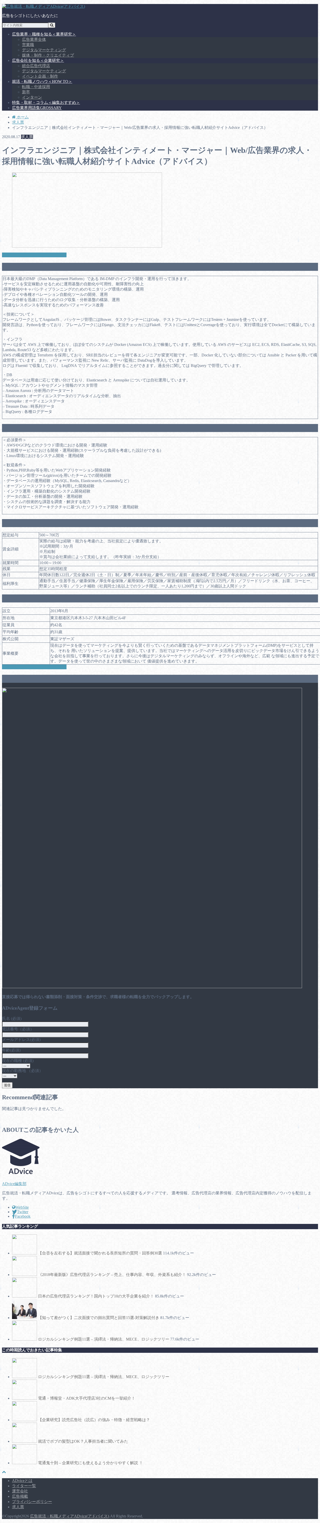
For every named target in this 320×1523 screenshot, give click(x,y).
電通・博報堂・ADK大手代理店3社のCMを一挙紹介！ (86, 1398)
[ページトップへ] (4, 1472)
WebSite (22, 1207)
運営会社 (20, 1491)
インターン (32, 97)
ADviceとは (22, 1480)
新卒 (26, 92)
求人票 (18, 1507)
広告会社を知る (38, 60)
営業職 (28, 45)
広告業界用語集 (37, 108)
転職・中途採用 (36, 87)
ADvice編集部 (14, 1184)
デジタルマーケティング (44, 50)
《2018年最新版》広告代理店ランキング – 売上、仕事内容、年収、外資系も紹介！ (112, 1274)
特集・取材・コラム (46, 102)
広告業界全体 (34, 39)
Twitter (22, 1212)
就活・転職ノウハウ (42, 81)
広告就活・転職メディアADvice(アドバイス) (69, 1516)
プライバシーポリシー (32, 1501)
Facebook (22, 1216)
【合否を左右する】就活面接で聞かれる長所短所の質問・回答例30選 (100, 1253)
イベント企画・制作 (40, 76)
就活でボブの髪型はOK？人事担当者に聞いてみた (83, 1441)
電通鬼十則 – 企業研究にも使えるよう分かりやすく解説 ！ (90, 1463)
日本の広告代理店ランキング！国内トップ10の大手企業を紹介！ (96, 1296)
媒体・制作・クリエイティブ (48, 55)
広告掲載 (20, 1496)
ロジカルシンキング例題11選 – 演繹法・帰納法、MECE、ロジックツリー (103, 1339)
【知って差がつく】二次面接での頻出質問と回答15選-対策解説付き (98, 1318)
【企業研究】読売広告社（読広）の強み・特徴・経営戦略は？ (94, 1420)
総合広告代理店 (36, 66)
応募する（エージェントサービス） (34, 255)
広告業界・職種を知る (44, 34)
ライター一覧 (24, 1486)
